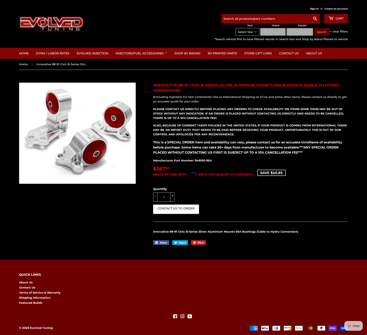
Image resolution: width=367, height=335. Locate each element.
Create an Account (336, 8)
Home (24, 53)
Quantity (160, 189)
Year (250, 25)
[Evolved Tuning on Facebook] (175, 317)
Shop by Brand (187, 53)
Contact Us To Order (176, 208)
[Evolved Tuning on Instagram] (182, 317)
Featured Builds (30, 302)
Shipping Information (35, 297)
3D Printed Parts (222, 53)
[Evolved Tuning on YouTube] (190, 317)
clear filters (339, 31)
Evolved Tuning (41, 327)
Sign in (314, 8)
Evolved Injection (92, 53)
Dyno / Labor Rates (52, 53)
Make (275, 25)
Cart (339, 18)
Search (322, 32)
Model (302, 25)
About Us (314, 53)
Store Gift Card (258, 53)
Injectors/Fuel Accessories (140, 53)
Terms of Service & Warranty (40, 292)
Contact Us (289, 53)
